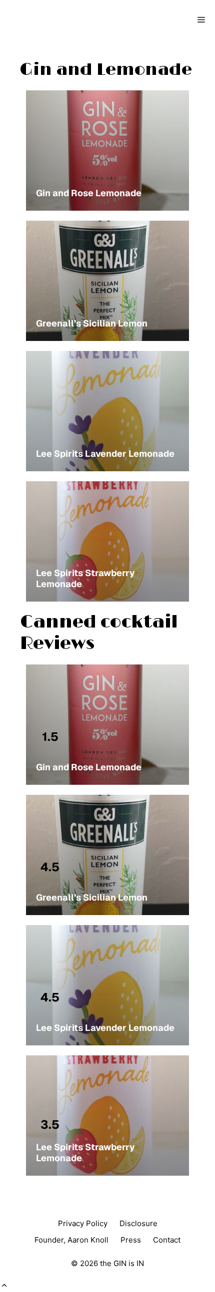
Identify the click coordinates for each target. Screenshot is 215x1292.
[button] (4, 1286)
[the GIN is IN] (42, 20)
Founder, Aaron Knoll (71, 1240)
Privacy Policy (83, 1223)
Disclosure (139, 1223)
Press (130, 1240)
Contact (166, 1240)
